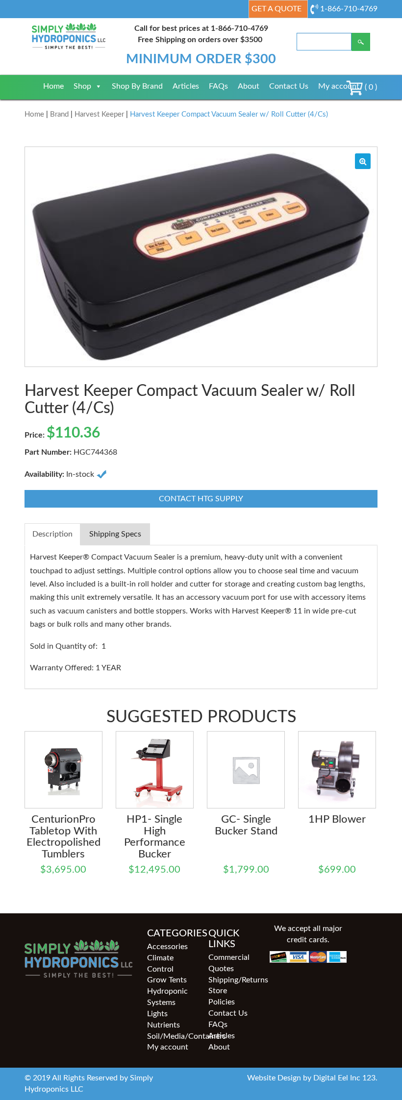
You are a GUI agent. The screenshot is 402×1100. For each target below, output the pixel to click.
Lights (157, 1014)
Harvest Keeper (99, 114)
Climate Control (160, 963)
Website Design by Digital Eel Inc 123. (312, 1078)
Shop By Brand (137, 86)
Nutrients (163, 1025)
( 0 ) (370, 87)
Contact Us (288, 86)
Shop (82, 86)
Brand (59, 114)
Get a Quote (276, 9)
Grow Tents (167, 980)
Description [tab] (52, 534)
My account (338, 86)
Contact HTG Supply (201, 499)
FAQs (218, 86)
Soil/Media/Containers (170, 1036)
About (248, 86)
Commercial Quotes (229, 963)
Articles (186, 86)
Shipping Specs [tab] (115, 534)
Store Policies (221, 996)
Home (53, 86)
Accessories (167, 947)
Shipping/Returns (231, 980)
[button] (363, 161)
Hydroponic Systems (167, 996)
